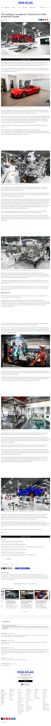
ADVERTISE (3, 698)
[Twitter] (41, 19)
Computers (28, 692)
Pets (26, 704)
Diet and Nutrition (45, 704)
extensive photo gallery (37, 529)
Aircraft (35, 691)
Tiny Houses (20, 695)
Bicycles (35, 694)
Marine (35, 695)
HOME (2, 7)
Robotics (10, 698)
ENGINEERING (7, 7)
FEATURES (2, 695)
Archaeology (45, 692)
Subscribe (25, 681)
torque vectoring (41, 203)
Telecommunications (29, 708)
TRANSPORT (24, 7)
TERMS (2, 699)
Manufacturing (11, 694)
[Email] (49, 19)
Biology (44, 695)
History (27, 698)
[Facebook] (39, 19)
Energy (10, 692)
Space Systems (11, 699)
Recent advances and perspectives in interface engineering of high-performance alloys (13, 544)
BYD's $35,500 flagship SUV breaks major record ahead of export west (40, 602)
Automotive (3, 12)
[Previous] (2, 600)
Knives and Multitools (21, 705)
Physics (44, 698)
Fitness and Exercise (46, 705)
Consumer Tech (28, 694)
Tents (19, 714)
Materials (10, 695)
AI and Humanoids (29, 691)
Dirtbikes (19, 702)
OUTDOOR (13, 7)
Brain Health (45, 702)
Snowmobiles (20, 712)
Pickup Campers (20, 708)
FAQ (1, 705)
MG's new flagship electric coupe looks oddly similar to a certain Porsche (10, 602)
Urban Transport (37, 698)
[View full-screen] (49, 23)
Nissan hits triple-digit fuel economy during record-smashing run (24, 602)
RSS (1, 704)
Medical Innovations (46, 708)
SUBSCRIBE (41, 7)
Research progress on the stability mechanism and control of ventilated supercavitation (13, 549)
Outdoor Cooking (20, 707)
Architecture (11, 691)
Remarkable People (29, 707)
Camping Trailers (20, 701)
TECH (19, 7)
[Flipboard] (47, 19)
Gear (18, 691)
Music (27, 702)
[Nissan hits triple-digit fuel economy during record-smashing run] (25, 594)
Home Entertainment (29, 699)
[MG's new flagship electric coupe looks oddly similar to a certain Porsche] (11, 594)
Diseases (44, 707)
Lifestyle (27, 701)
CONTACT (2, 702)
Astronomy (44, 694)
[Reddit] (45, 19)
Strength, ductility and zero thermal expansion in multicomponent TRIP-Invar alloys (13, 552)
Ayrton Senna (31, 69)
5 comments (23, 568)
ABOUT (2, 692)
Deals (27, 711)
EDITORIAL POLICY (4, 694)
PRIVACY (2, 701)
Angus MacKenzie (5, 572)
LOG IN (46, 7)
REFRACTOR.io (45, 689)
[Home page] (25, 3)
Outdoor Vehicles (20, 692)
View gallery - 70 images (25, 59)
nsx (16, 564)
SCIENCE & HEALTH (32, 7)
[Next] (49, 600)
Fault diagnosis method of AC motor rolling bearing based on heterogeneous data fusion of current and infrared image (18, 554)
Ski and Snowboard (21, 711)
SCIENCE (44, 691)
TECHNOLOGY (28, 689)
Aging (43, 701)
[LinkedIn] (43, 19)
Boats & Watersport (21, 698)
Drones (27, 695)
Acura (6, 532)
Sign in (4, 625)
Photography (28, 705)
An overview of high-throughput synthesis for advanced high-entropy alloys (12, 541)
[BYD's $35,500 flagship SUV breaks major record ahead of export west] (40, 594)
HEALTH (44, 699)
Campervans (20, 699)
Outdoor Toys (20, 694)
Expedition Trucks (20, 704)
